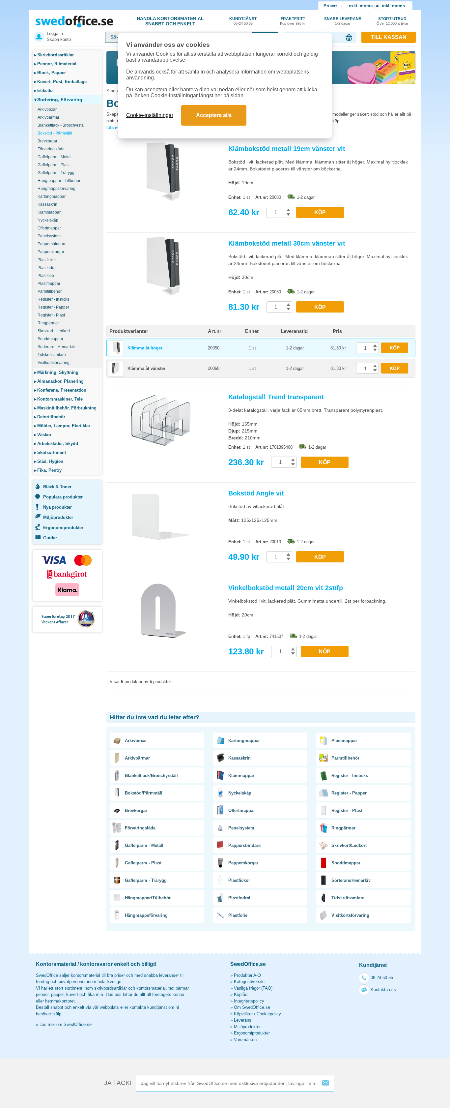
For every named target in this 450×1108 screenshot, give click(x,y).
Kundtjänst (243, 20)
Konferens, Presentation (60, 390)
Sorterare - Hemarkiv (56, 346)
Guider (50, 537)
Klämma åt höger (144, 347)
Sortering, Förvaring (58, 99)
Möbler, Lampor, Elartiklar (62, 425)
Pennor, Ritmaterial (55, 63)
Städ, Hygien (48, 461)
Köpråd (240, 994)
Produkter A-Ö (247, 975)
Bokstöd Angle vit (256, 493)
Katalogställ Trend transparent (276, 397)
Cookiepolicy (269, 1013)
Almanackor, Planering (59, 381)
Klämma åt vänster (146, 368)
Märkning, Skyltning (56, 372)
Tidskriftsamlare (52, 354)
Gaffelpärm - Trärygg (56, 172)
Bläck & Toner (57, 486)
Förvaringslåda (51, 149)
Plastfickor (47, 259)
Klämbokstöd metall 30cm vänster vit (286, 243)
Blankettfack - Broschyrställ (62, 125)
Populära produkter (63, 496)
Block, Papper (50, 72)
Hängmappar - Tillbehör (59, 180)
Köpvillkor (243, 1013)
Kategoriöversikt (249, 981)
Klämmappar (49, 212)
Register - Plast (51, 315)
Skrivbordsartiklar (54, 54)
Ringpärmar (48, 323)
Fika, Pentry (48, 470)
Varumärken (245, 1039)
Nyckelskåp (48, 220)
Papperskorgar (51, 252)
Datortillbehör (49, 416)
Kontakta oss (383, 989)
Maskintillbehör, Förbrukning (65, 407)
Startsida (115, 90)
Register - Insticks (53, 299)
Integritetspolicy (249, 1001)
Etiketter (44, 90)
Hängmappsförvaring (56, 188)
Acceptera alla (214, 115)
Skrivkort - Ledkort (54, 331)
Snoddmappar (50, 339)
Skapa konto (59, 39)
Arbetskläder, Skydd (56, 443)
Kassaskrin (47, 204)
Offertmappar (49, 228)
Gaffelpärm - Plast (54, 165)
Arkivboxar (47, 109)
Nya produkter (57, 507)
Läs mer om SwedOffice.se (66, 1024)
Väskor (42, 434)
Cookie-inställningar (149, 115)
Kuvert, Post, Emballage (60, 81)
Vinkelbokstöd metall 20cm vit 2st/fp (285, 587)
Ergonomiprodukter (63, 527)
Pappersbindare (52, 244)
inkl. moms (393, 5)
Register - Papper (53, 307)
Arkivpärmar (48, 117)
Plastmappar (49, 283)
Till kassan (389, 37)
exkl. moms (361, 5)
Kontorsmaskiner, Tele (58, 399)
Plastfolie (46, 275)
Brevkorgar (47, 141)
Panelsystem (49, 236)
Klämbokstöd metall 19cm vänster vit (286, 148)
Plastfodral (47, 267)
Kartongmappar (52, 196)
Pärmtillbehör (50, 291)
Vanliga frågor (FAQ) (253, 988)
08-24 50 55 (382, 977)
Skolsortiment (50, 452)
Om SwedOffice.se (252, 1007)
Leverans (242, 1020)
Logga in (55, 33)
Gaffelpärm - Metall (54, 157)
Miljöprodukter (58, 517)
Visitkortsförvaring (54, 362)
